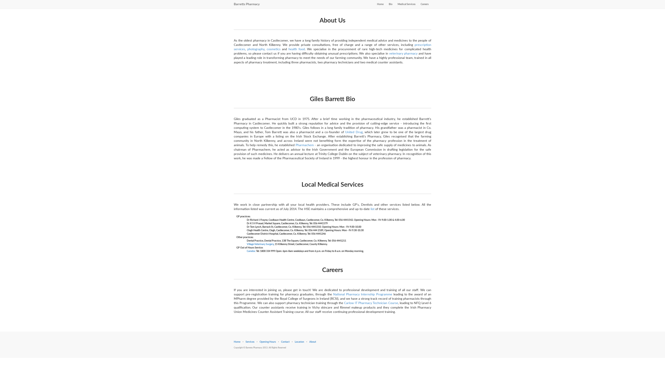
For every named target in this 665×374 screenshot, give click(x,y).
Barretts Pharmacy (247, 4)
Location (299, 342)
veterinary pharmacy (403, 53)
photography (255, 49)
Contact (285, 342)
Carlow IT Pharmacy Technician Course (371, 303)
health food (297, 49)
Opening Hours (268, 342)
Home (380, 4)
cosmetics (274, 49)
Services (250, 342)
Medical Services (406, 4)
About (312, 342)
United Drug (353, 132)
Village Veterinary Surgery (260, 244)
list (372, 209)
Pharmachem (305, 145)
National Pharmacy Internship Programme (362, 294)
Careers (425, 4)
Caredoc (251, 251)
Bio (390, 4)
